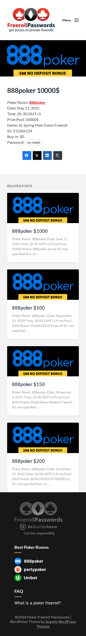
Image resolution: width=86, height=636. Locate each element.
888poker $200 (28, 461)
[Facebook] (26, 155)
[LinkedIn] (47, 155)
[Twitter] (37, 155)
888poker (37, 102)
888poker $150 (28, 384)
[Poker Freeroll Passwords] (31, 20)
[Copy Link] (57, 155)
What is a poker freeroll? (37, 603)
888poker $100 (28, 308)
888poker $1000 (30, 231)
